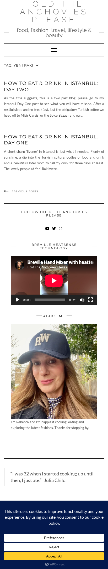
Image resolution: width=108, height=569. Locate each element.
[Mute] (82, 299)
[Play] (17, 299)
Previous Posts (25, 191)
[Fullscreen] (90, 299)
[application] (54, 280)
